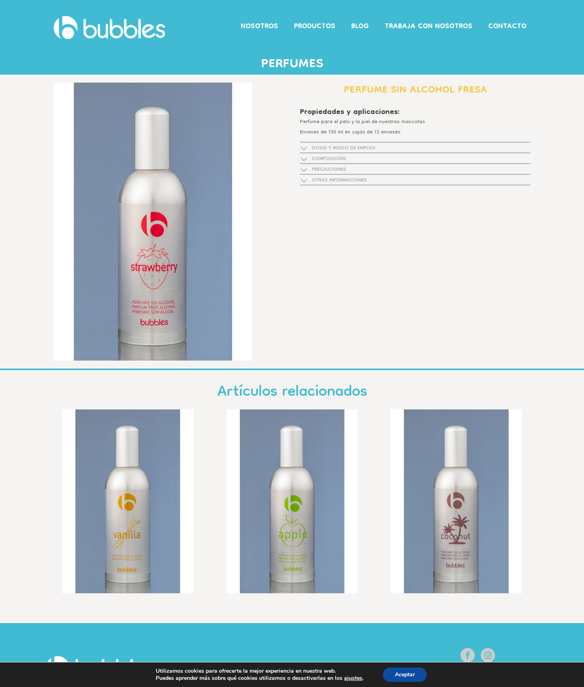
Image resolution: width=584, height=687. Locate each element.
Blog (360, 27)
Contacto (507, 27)
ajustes (353, 678)
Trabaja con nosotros (428, 27)
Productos (314, 27)
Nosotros (259, 27)
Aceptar (405, 674)
